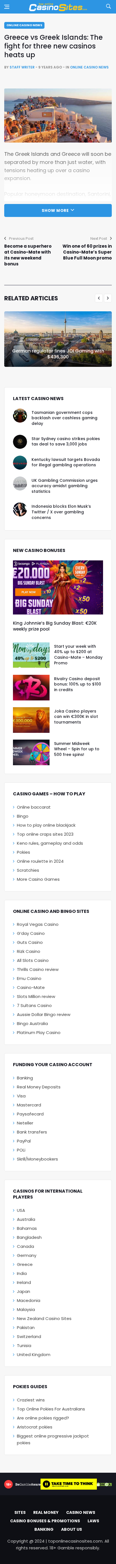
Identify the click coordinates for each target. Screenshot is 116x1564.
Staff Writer (22, 67)
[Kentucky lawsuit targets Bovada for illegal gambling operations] (20, 463)
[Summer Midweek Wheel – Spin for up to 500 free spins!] (31, 752)
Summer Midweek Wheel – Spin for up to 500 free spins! (76, 749)
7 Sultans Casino (34, 1005)
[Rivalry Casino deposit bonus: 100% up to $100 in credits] (31, 687)
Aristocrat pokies (34, 1427)
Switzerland (29, 1336)
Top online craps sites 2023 (45, 834)
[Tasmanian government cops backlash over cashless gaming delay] (20, 416)
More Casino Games (38, 879)
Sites (20, 1512)
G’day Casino (31, 933)
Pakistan (26, 1327)
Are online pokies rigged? (43, 1418)
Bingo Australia (32, 1023)
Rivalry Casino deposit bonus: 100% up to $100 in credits (77, 684)
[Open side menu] (6, 7)
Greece (25, 1264)
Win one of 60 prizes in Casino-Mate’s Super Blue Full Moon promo (87, 252)
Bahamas (27, 1228)
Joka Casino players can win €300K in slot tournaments (76, 716)
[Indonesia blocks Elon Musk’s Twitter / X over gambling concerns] (20, 509)
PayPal (24, 1141)
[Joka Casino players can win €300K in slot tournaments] (31, 720)
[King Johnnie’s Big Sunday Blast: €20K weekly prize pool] (58, 587)
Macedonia (28, 1300)
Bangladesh (29, 1237)
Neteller (25, 1123)
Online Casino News (24, 25)
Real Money (46, 1512)
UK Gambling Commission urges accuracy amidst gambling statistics (65, 486)
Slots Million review (36, 996)
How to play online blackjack (46, 825)
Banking (25, 1078)
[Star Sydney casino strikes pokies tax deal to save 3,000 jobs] (20, 442)
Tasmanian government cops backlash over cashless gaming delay (64, 418)
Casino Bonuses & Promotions (45, 1521)
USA (21, 1210)
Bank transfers (32, 1132)
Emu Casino (29, 978)
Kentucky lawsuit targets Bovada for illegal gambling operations (66, 462)
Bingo (22, 816)
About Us (71, 1529)
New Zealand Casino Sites (44, 1318)
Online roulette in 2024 (40, 861)
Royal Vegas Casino (38, 924)
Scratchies (28, 870)
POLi (21, 1150)
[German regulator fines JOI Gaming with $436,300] (58, 339)
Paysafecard (30, 1114)
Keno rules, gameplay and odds (50, 843)
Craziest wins (31, 1400)
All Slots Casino (33, 960)
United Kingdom (33, 1354)
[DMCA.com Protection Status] (104, 1484)
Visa (21, 1096)
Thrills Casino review (38, 969)
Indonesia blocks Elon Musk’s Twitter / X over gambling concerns (61, 511)
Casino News (80, 1512)
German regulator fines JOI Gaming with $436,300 (58, 354)
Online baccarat (34, 807)
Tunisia (24, 1345)
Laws (93, 1521)
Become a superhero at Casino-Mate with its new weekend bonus (28, 255)
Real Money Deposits (39, 1087)
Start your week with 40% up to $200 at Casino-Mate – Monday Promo (78, 655)
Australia (26, 1219)
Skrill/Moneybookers (37, 1159)
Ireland (24, 1282)
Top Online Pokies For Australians (51, 1409)
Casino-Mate (31, 987)
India (22, 1273)
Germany (26, 1255)
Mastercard (29, 1105)
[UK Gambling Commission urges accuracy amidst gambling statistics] (20, 483)
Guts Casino (30, 942)
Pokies (23, 852)
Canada (25, 1246)
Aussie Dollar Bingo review (43, 1014)
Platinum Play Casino (39, 1032)
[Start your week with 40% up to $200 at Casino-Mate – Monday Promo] (31, 655)
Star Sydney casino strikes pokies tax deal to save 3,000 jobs (66, 441)
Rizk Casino (28, 951)
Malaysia (26, 1309)
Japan (23, 1291)
